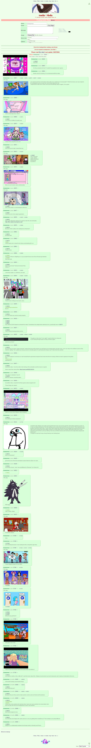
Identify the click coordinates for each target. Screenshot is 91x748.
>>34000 (21, 253)
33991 (15, 246)
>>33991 (26, 217)
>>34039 (21, 334)
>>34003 (7, 299)
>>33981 (21, 225)
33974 (15, 167)
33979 (15, 225)
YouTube (29, 37)
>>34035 (7, 347)
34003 (15, 270)
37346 (14, 567)
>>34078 (21, 388)
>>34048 (30, 334)
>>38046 (23, 698)
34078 (15, 415)
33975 (15, 188)
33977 (15, 210)
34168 (15, 463)
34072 (15, 388)
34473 (15, 514)
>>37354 (29, 547)
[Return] (52, 20)
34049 (15, 380)
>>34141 (7, 675)
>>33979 (21, 217)
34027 (15, 327)
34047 (15, 363)
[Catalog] (8, 731)
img (50, 1)
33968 (15, 97)
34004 (15, 275)
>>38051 (27, 691)
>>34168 (21, 451)
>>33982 (21, 166)
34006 (15, 312)
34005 (15, 304)
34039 (15, 345)
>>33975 (30, 78)
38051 (16, 715)
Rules (35, 1)
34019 (15, 318)
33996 (15, 253)
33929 (43, 59)
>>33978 (7, 227)
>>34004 (21, 270)
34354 (15, 476)
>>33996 (7, 264)
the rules (41, 52)
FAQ (38, 1)
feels (53, 1)
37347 (14, 588)
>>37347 (25, 547)
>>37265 (7, 543)
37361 (14, 645)
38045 (16, 698)
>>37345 (7, 585)
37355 (14, 619)
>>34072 (7, 417)
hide (6, 79)
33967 (15, 78)
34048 (15, 372)
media (46, 1)
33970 (15, 123)
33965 (43, 65)
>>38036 (23, 679)
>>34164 (21, 151)
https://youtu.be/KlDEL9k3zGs (27, 369)
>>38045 (23, 691)
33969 (15, 116)
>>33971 (21, 116)
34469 (15, 507)
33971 (15, 144)
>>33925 (35, 61)
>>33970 (7, 323)
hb (55, 1)
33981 (15, 231)
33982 (15, 238)
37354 (14, 609)
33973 (15, 151)
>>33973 (26, 78)
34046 (15, 353)
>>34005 (21, 275)
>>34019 (39, 78)
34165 (15, 458)
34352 (15, 470)
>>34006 (26, 275)
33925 (45, 54)
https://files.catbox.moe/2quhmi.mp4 (13, 222)
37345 (14, 547)
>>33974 (7, 240)
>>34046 (26, 334)
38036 (16, 684)
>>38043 (23, 684)
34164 (15, 451)
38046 (16, 708)
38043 (16, 691)
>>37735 (21, 422)
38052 (16, 722)
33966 (43, 71)
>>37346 (21, 547)
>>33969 (21, 78)
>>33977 (34, 78)
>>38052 (23, 715)
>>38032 (7, 687)
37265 (14, 535)
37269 (14, 541)
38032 (16, 679)
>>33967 (7, 119)
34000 (15, 262)
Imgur (28, 39)
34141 (15, 422)
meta (42, 1)
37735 (14, 672)
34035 (15, 334)
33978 (15, 217)
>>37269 (21, 535)
